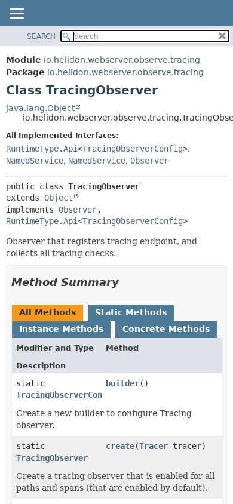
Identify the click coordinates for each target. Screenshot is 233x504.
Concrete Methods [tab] (166, 329)
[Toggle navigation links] (16, 14)
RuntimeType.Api (42, 148)
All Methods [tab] (47, 312)
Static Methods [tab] (131, 312)
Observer (149, 160)
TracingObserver (52, 458)
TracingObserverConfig (132, 148)
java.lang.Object (40, 108)
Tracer (153, 446)
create (120, 446)
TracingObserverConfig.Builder (85, 394)
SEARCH (41, 36)
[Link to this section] (127, 282)
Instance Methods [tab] (61, 329)
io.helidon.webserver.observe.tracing (122, 59)
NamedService (34, 160)
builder (122, 383)
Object (58, 197)
